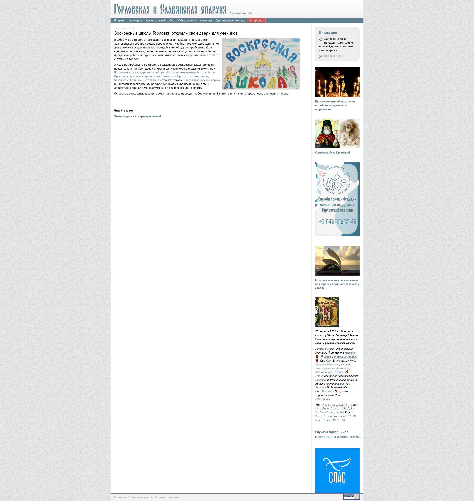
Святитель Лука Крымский (332, 152)
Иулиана (320, 364)
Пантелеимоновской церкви (202, 80)
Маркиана (333, 364)
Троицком (136, 80)
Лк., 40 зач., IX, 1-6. (332, 412)
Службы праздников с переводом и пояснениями (338, 434)
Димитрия (342, 368)
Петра (329, 372)
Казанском (121, 80)
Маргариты (322, 399)
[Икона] (327, 326)
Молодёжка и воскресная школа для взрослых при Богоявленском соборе (337, 284)
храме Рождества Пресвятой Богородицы (181, 76)
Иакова (319, 368)
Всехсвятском (152, 80)
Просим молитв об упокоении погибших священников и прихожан (335, 105)
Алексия (330, 368)
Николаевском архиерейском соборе (190, 72)
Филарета (328, 391)
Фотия (319, 372)
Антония (320, 387)
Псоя (329, 360)
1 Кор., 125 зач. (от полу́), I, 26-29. (335, 414)
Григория (320, 380)
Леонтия (340, 372)
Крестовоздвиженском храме (133, 76)
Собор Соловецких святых (340, 356)
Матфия (350, 352)
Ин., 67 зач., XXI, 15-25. (337, 404)
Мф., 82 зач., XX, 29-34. (330, 420)
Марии (319, 376)
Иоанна (345, 364)
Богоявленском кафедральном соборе (139, 72)
